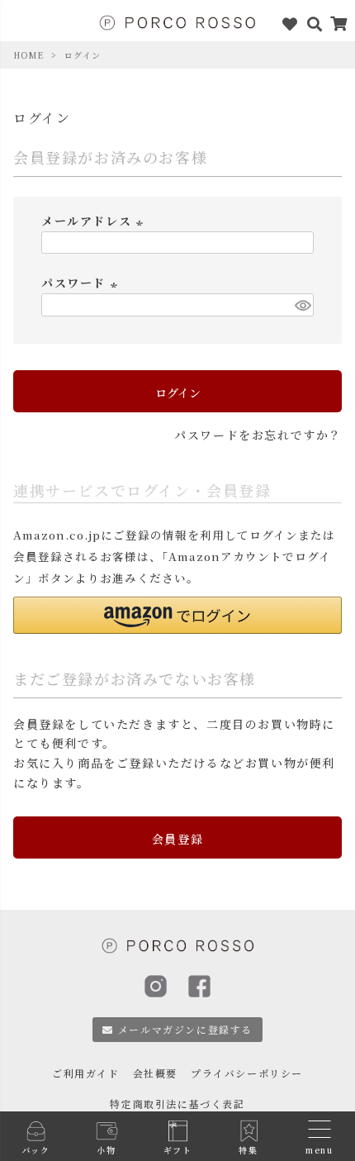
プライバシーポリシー (247, 1073)
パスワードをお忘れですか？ (258, 434)
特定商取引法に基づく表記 (177, 1104)
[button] (177, 615)
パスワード (81, 282)
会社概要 (155, 1073)
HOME (28, 55)
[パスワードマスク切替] (302, 305)
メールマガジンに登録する (185, 1029)
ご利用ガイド (86, 1073)
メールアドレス (94, 220)
